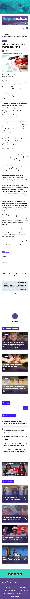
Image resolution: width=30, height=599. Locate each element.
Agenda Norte (11, 572)
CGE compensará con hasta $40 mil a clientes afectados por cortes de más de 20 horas (16, 426)
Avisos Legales (15, 578)
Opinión (20, 53)
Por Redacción (8, 50)
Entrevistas (23, 569)
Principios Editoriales (9, 575)
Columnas (4, 41)
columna (16, 53)
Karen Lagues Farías (10, 351)
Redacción (8, 252)
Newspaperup (22, 564)
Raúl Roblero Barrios (10, 373)
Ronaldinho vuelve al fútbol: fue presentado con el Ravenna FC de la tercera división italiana (15, 420)
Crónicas (4, 572)
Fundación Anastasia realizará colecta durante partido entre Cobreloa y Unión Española (14, 412)
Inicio (5, 569)
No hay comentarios (7, 53)
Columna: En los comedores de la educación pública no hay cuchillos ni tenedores (15, 371)
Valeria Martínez (9, 329)
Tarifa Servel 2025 (21, 575)
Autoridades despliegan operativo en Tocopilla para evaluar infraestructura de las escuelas (15, 405)
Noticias (6, 469)
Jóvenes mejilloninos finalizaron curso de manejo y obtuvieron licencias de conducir (15, 432)
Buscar (7, 385)
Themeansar (15, 566)
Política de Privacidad (22, 572)
